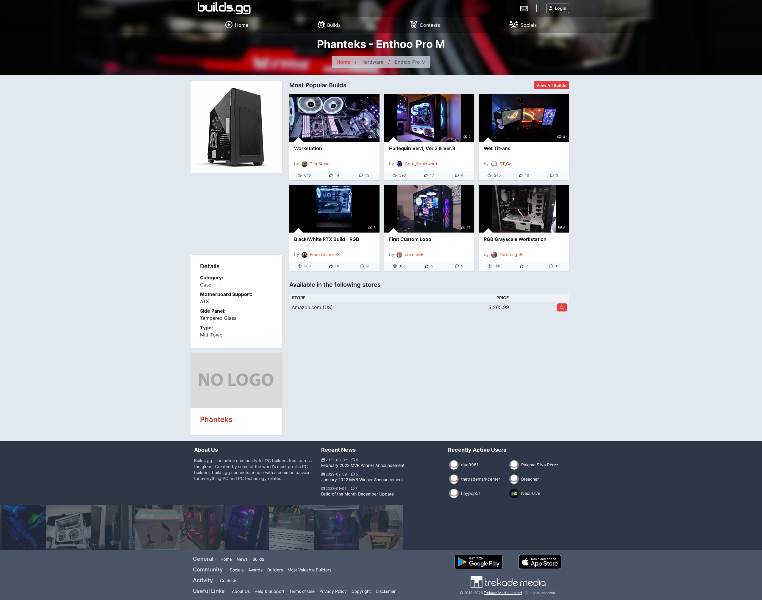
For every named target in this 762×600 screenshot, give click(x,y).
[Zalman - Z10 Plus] (202, 527)
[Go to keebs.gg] (524, 8)
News (242, 559)
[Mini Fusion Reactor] (291, 527)
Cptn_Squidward (421, 163)
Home (343, 62)
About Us (241, 591)
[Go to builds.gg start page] (224, 8)
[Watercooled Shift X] (113, 527)
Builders (275, 569)
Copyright (361, 591)
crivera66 (414, 254)
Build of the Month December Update (357, 493)
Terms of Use (302, 591)
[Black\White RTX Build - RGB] (334, 209)
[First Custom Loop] (429, 209)
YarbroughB (510, 254)
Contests (228, 580)
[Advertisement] (236, 214)
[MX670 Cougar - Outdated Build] (247, 527)
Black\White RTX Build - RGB (326, 239)
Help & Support (269, 591)
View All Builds (551, 85)
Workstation (308, 148)
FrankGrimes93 (325, 254)
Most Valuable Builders (309, 569)
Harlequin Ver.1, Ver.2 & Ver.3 (422, 148)
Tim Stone (320, 163)
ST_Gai (505, 163)
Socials (236, 569)
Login (560, 8)
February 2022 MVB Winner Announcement (363, 465)
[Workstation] (334, 118)
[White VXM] (68, 527)
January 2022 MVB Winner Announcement (362, 479)
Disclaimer (386, 591)
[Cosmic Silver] (336, 527)
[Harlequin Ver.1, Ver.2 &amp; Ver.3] (429, 118)
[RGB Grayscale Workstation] (524, 209)
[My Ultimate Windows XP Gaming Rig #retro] (23, 527)
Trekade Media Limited (503, 592)
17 (469, 227)
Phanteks (216, 419)
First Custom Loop (410, 239)
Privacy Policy (333, 591)
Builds (258, 559)
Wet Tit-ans (497, 148)
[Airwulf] (157, 527)
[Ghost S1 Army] (381, 527)
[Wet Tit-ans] (524, 118)
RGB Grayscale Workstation (515, 239)
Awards (255, 569)
